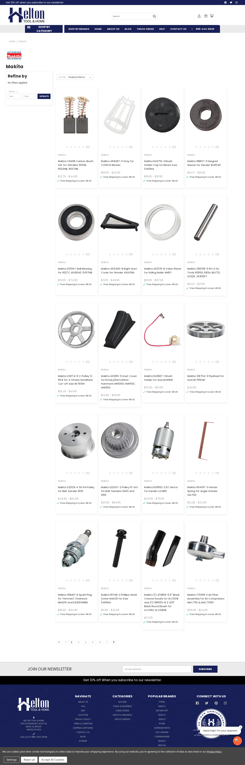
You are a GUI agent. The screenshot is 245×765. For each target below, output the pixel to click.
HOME (98, 29)
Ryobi (162, 723)
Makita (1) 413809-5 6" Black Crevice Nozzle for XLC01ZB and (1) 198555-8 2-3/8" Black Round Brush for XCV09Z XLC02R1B (162, 602)
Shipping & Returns (83, 727)
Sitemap (83, 740)
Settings (11, 759)
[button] (237, 741)
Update (44, 96)
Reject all (29, 759)
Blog (83, 736)
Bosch (162, 714)
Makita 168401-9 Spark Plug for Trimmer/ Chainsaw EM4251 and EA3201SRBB (75, 598)
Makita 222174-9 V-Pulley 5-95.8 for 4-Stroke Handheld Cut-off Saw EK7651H (75, 379)
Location (83, 714)
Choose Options (76, 120)
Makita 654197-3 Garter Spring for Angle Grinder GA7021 (202, 491)
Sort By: (62, 77)
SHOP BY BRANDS (78, 29)
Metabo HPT (162, 710)
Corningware (162, 736)
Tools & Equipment (122, 706)
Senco (161, 719)
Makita (162, 706)
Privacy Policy (83, 719)
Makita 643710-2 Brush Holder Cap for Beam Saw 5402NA (160, 165)
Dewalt (162, 740)
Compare (75, 114)
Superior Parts (162, 727)
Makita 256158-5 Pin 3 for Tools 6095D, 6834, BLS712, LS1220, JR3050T (203, 272)
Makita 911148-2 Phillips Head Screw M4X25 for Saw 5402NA (119, 598)
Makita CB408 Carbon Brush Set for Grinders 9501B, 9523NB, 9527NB (75, 165)
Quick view (76, 108)
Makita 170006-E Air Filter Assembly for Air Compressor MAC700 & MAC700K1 (205, 598)
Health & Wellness (122, 714)
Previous (238, 754)
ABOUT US (113, 29)
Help (83, 710)
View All (162, 745)
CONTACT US (178, 29)
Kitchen (122, 701)
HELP (162, 29)
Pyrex (162, 701)
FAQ (83, 706)
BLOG (128, 29)
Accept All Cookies (53, 759)
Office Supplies (122, 719)
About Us (83, 701)
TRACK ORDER (145, 29)
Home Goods (122, 710)
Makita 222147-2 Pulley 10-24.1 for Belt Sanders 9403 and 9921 (119, 491)
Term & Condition (83, 723)
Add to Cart (206, 335)
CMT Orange (161, 732)
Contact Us (83, 732)
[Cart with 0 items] (211, 16)
